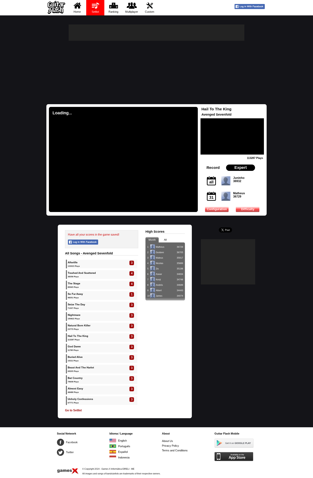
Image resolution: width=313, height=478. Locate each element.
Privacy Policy (170, 445)
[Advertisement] (156, 68)
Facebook (60, 442)
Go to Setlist (73, 410)
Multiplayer (131, 11)
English (112, 440)
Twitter (60, 452)
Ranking (113, 11)
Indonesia (112, 457)
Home (77, 11)
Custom (149, 11)
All (165, 239)
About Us (167, 440)
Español (112, 452)
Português (112, 446)
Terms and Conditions (175, 450)
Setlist (95, 11)
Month (152, 239)
